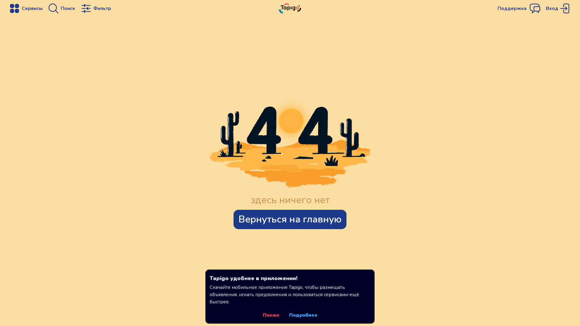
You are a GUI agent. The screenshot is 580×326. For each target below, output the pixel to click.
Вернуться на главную (290, 219)
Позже (271, 315)
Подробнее (303, 315)
